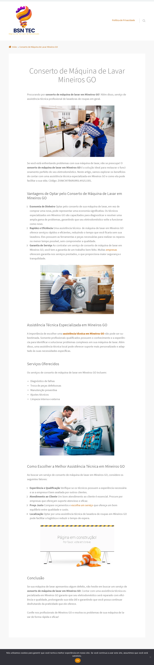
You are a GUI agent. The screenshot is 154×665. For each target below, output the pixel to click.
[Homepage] (24, 21)
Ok (77, 660)
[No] (150, 657)
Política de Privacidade (123, 20)
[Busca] (141, 17)
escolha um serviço (82, 505)
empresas (111, 249)
